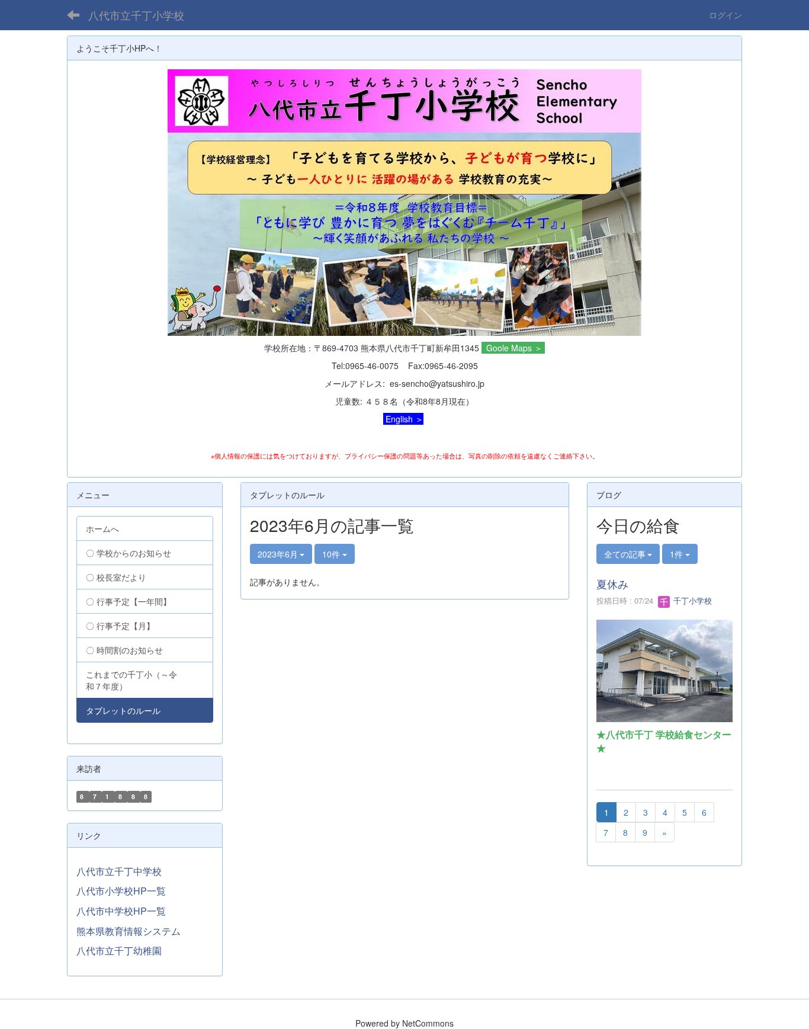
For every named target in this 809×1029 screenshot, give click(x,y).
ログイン (725, 15)
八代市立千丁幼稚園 (119, 950)
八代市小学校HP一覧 (121, 890)
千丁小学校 (691, 600)
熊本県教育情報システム (128, 931)
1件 (677, 554)
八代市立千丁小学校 (136, 15)
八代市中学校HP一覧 (121, 911)
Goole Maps (509, 348)
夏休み (612, 583)
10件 (332, 554)
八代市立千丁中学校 (119, 871)
